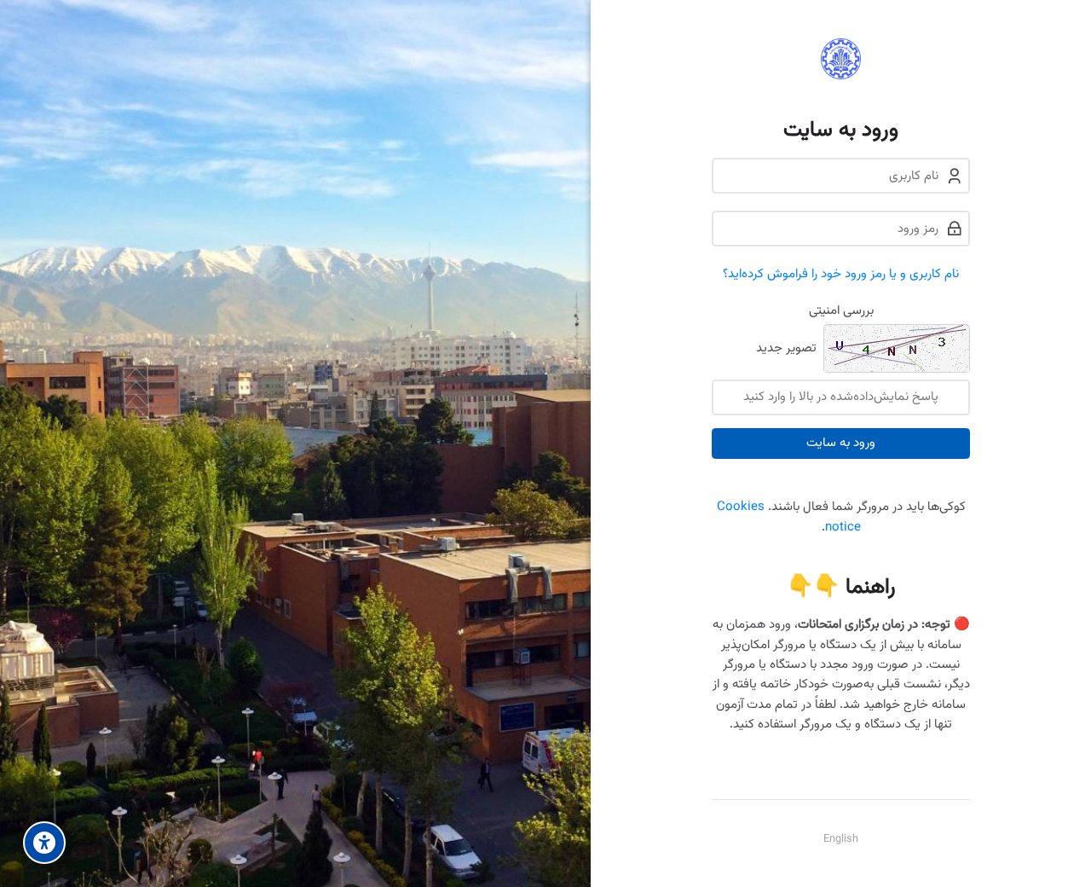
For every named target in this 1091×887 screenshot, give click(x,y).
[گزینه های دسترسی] (44, 842)
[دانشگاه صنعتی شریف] (841, 58)
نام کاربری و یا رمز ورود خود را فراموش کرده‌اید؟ (841, 274)
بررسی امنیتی (841, 311)
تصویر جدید (786, 349)
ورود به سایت (840, 443)
